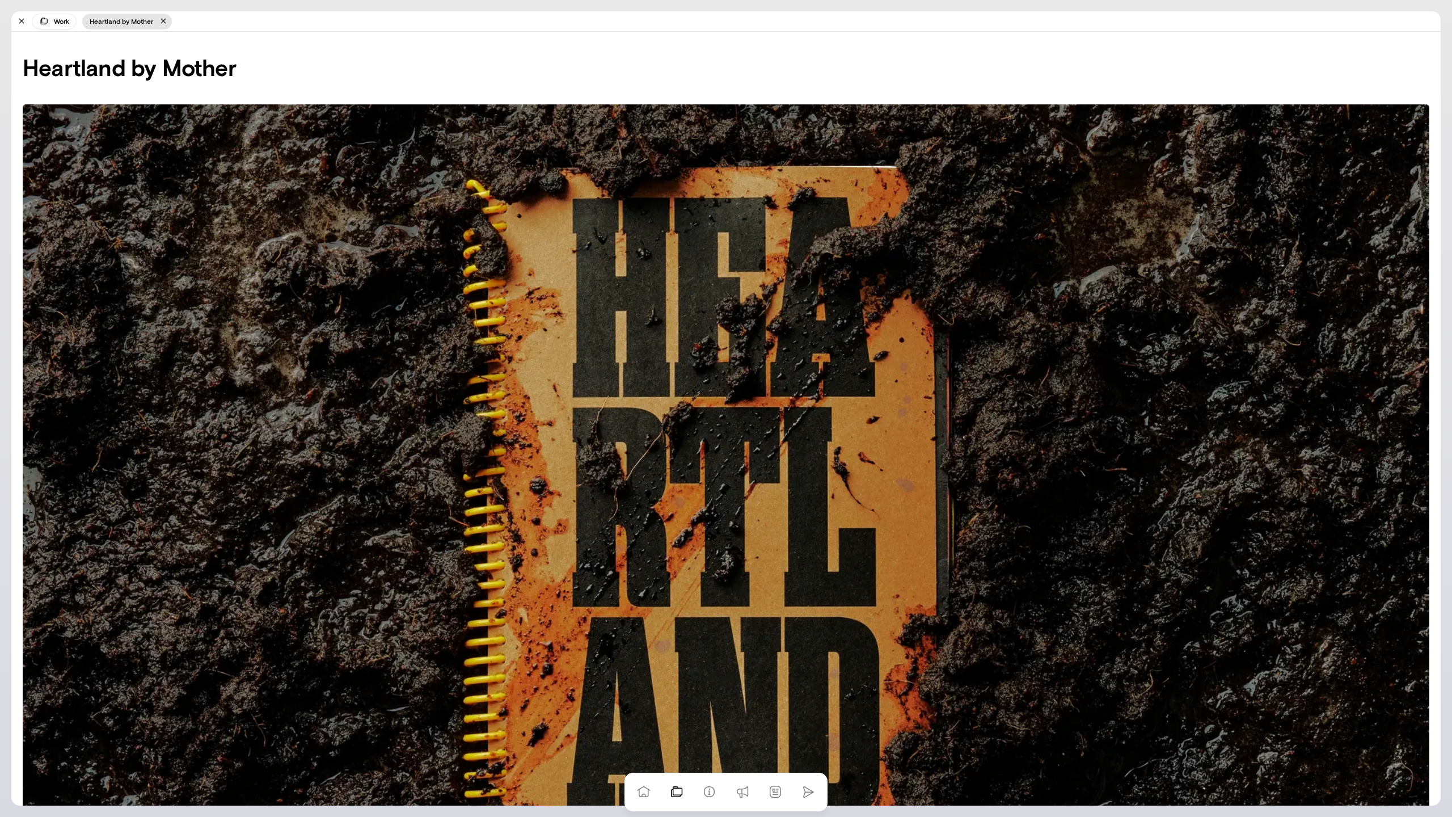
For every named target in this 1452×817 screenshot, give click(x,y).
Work (61, 21)
